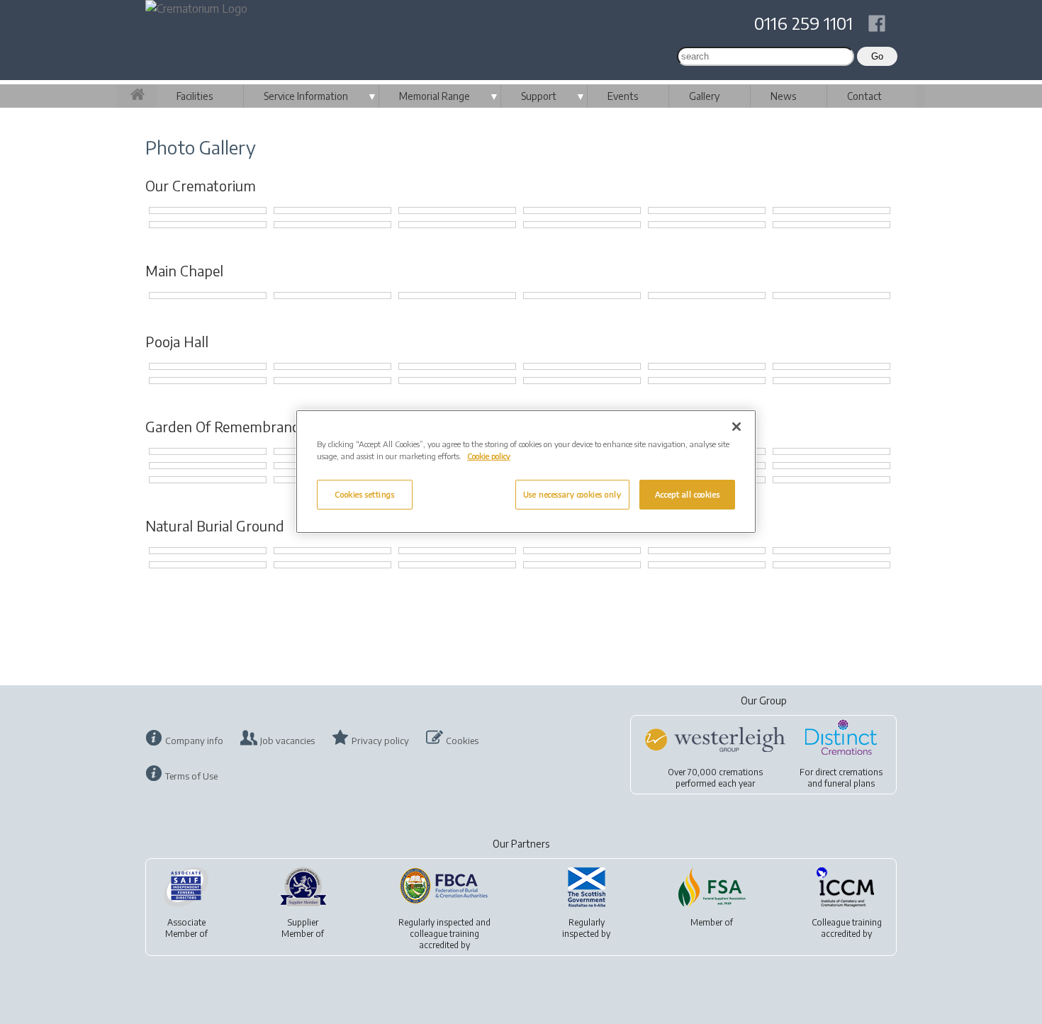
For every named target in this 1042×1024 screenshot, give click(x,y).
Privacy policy (380, 740)
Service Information (306, 96)
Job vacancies (287, 740)
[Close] (736, 426)
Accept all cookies (687, 494)
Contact (864, 96)
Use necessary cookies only (572, 494)
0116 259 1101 (803, 22)
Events (622, 96)
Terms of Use (191, 776)
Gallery (704, 96)
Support (538, 96)
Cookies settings (364, 494)
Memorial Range (434, 96)
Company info (194, 740)
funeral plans (849, 783)
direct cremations (849, 772)
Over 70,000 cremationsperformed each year (715, 778)
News (783, 96)
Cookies (462, 740)
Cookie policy (488, 456)
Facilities (195, 96)
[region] (526, 472)
